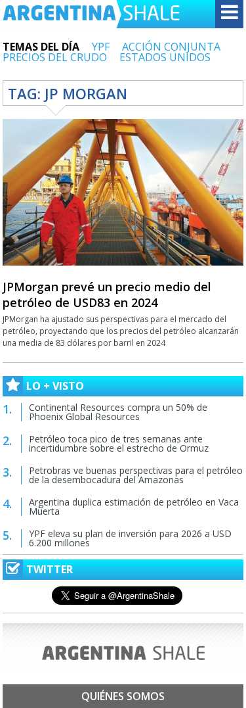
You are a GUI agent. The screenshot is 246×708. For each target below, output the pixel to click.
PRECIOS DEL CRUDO (55, 57)
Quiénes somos (123, 696)
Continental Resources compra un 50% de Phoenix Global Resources (118, 412)
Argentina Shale (91, 14)
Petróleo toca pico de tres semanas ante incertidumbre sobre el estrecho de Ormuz (119, 443)
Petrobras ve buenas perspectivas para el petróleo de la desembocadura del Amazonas (136, 475)
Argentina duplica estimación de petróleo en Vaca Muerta (134, 506)
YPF (101, 46)
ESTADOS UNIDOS (165, 57)
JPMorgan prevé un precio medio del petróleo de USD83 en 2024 (107, 294)
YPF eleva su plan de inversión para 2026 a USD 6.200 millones (130, 538)
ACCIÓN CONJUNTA (171, 46)
